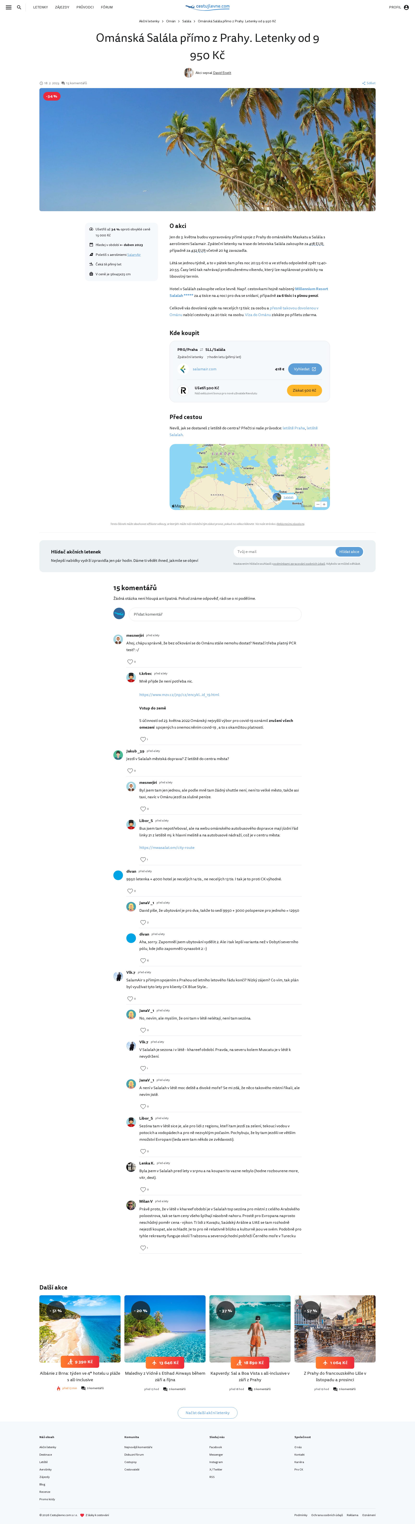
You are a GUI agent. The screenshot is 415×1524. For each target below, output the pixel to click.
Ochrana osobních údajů (327, 1515)
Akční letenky (149, 21)
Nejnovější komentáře (138, 1447)
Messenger (216, 1455)
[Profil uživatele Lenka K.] (131, 1167)
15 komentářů (76, 83)
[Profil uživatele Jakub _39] (118, 755)
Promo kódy (47, 1499)
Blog (42, 1484)
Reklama (352, 1515)
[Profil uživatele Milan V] (131, 1205)
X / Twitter (215, 1470)
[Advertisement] (121, 319)
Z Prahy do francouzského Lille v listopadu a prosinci (335, 1376)
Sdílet (371, 83)
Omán (171, 21)
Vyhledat (302, 369)
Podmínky (300, 1515)
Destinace (45, 1455)
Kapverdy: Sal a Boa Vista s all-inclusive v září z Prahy (250, 1376)
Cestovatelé (131, 1470)
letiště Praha (294, 428)
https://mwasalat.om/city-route (167, 848)
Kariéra (299, 1462)
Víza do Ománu (258, 315)
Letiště (43, 1462)
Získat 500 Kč (304, 390)
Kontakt (299, 1455)
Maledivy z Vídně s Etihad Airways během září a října (165, 1376)
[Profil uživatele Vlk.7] (118, 976)
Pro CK (298, 1470)
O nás (298, 1447)
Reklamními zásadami (290, 524)
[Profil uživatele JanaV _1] (131, 907)
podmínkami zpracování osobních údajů (299, 564)
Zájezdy (44, 1477)
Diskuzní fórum (134, 1455)
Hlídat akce (349, 552)
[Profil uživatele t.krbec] (131, 677)
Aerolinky (45, 1470)
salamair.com (204, 369)
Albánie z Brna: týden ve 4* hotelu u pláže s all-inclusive (80, 1376)
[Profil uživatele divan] (118, 875)
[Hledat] (20, 7)
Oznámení (369, 1515)
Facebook (215, 1447)
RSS (212, 1477)
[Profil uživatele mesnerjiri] (118, 639)
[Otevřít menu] (10, 7)
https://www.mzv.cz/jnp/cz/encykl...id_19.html (179, 695)
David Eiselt (222, 72)
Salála (186, 21)
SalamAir (134, 254)
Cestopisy (130, 1462)
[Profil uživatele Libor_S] (131, 824)
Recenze (44, 1492)
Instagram (216, 1462)
